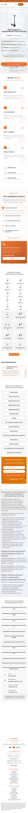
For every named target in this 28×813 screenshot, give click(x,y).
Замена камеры (14, 392)
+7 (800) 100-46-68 (12, 692)
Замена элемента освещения (14, 452)
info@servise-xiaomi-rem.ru (15, 754)
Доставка (14, 789)
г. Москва (4, 1)
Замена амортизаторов (14, 405)
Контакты (14, 798)
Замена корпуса (14, 431)
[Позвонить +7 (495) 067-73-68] (16, 4)
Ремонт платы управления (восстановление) (14, 435)
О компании (14, 788)
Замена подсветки (14, 444)
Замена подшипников (14, 409)
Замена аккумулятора (14, 426)
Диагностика (14, 796)
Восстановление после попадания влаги (14, 448)
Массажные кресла (14, 778)
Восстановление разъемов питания (14, 422)
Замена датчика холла (14, 401)
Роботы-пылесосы (14, 774)
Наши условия (14, 742)
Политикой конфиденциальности (17, 70)
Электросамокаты (14, 782)
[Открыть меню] (25, 4)
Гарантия (14, 791)
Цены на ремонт (14, 794)
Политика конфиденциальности (14, 740)
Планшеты (14, 781)
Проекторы (14, 775)
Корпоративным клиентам (14, 799)
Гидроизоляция (14, 439)
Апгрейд (14, 418)
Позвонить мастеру (14, 258)
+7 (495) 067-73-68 (8, 255)
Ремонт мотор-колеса (14, 396)
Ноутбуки (14, 772)
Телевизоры (14, 777)
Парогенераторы (14, 780)
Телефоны (14, 771)
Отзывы (14, 795)
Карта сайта (14, 765)
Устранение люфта (14, 413)
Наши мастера (14, 792)
